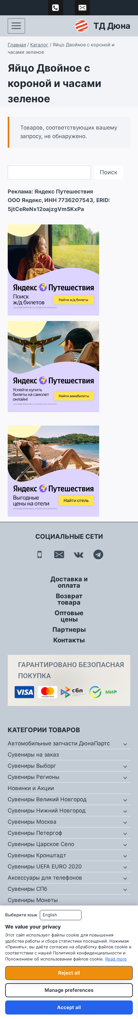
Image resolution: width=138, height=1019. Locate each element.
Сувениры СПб (27, 889)
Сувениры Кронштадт (37, 855)
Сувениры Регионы (33, 777)
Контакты (69, 640)
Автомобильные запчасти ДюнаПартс (59, 743)
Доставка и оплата (69, 582)
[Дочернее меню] (124, 743)
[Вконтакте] (79, 554)
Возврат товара (69, 599)
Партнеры (69, 629)
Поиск (108, 172)
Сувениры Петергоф (35, 833)
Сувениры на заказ (33, 754)
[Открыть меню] (16, 26)
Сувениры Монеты (33, 900)
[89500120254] (56, 7)
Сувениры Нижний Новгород (47, 810)
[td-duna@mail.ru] (82, 7)
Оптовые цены (69, 616)
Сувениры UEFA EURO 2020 (45, 866)
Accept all (69, 1007)
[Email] (59, 554)
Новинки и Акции (31, 788)
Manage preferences (69, 990)
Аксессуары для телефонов (45, 877)
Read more (116, 958)
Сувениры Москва (32, 822)
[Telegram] (98, 554)
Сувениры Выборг (32, 766)
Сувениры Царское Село (41, 844)
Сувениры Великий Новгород (47, 799)
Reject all (69, 973)
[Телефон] (39, 554)
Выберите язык (21, 914)
